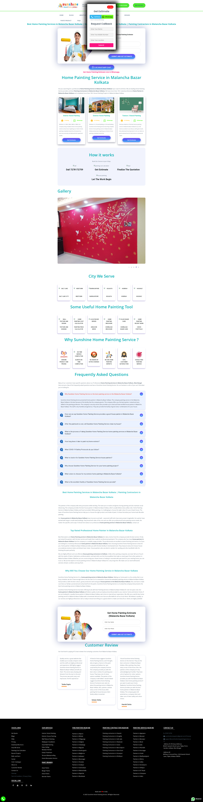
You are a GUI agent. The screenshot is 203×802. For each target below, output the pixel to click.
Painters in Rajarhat (78, 765)
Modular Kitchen (47, 741)
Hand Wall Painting (47, 736)
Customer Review (16, 759)
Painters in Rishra (138, 751)
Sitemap (13, 765)
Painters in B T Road (139, 762)
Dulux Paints (45, 765)
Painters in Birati (138, 734)
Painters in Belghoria (78, 745)
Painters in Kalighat (78, 734)
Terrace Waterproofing (48, 747)
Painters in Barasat (138, 728)
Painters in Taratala (78, 754)
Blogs (71, 15)
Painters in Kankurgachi (79, 742)
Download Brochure (17, 736)
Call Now (96, 17)
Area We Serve (15, 739)
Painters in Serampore (140, 756)
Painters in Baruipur (139, 731)
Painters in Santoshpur (79, 759)
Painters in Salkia (138, 754)
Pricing (13, 734)
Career (13, 751)
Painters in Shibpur (139, 759)
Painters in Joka (137, 736)
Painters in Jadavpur (78, 748)
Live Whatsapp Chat (102, 67)
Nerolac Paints (46, 768)
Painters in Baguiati (78, 739)
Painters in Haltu (138, 768)
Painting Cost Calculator (18, 742)
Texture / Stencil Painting (131, 116)
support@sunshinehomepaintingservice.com (177, 732)
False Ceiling (45, 739)
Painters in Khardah (139, 739)
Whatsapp (79, 120)
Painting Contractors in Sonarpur (113, 745)
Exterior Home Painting (101, 116)
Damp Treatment (47, 744)
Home (61, 15)
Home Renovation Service (49, 750)
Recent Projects (16, 745)
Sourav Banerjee (98, 689)
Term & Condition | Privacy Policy (21, 768)
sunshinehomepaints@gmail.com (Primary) (178, 728)
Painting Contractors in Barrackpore (113, 739)
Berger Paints (46, 762)
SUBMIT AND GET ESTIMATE (121, 56)
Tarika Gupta (127, 684)
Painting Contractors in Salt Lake (112, 731)
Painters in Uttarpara (139, 765)
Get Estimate (71, 140)
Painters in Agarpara (139, 725)
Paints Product (66, 20)
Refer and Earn (15, 748)
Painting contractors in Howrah (112, 725)
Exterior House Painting (49, 728)
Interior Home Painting (71, 116)
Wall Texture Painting (48, 731)
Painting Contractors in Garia (111, 736)
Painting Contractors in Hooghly (112, 728)
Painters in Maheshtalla (79, 762)
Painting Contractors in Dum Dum (113, 742)
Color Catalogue (16, 754)
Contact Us (14, 762)
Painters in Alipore (77, 725)
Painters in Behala (77, 728)
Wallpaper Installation (48, 734)
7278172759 (122, 5)
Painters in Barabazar (78, 768)
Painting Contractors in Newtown (113, 734)
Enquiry (140, 5)
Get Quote (14, 725)
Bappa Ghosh (67, 687)
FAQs (79, 20)
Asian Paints (45, 760)
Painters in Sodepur (78, 756)
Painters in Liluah (138, 745)
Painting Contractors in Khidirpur (113, 748)
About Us (82, 15)
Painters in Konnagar (139, 742)
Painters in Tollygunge (78, 731)
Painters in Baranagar (78, 751)
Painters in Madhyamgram (141, 748)
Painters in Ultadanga (78, 736)
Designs (127, 15)
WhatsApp (108, 17)
